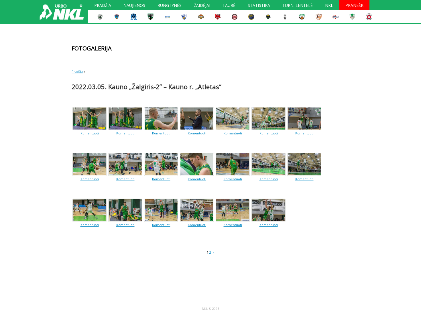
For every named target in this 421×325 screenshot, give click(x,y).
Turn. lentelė (297, 6)
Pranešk (354, 6)
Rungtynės (170, 6)
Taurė (229, 6)
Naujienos (134, 6)
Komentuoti (89, 133)
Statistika (259, 6)
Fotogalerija (92, 48)
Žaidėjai (202, 6)
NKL (329, 6)
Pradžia (102, 6)
